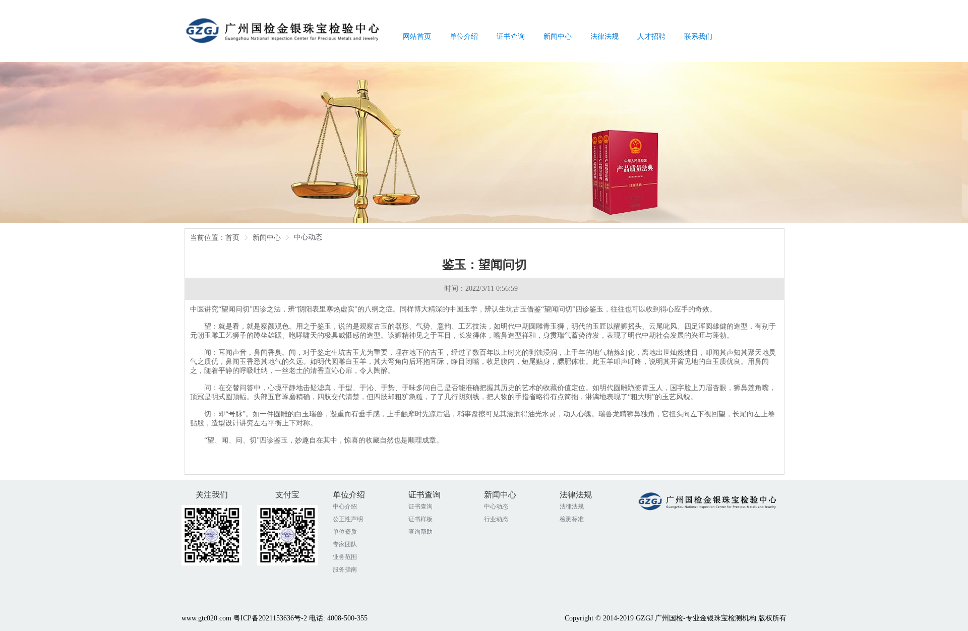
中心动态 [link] (308, 237)
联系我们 (698, 36)
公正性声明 (348, 519)
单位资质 (345, 531)
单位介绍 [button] (464, 36)
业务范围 (345, 556)
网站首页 (417, 36)
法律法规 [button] (604, 36)
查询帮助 (420, 531)
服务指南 (345, 569)
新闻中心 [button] (557, 36)
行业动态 (496, 519)
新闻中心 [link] (267, 237)
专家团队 (345, 544)
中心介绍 (345, 506)
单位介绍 (349, 494)
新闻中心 (500, 494)
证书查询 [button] (511, 36)
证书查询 (424, 494)
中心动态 (496, 506)
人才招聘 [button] (651, 36)
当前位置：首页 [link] (214, 237)
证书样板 (420, 519)
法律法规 (576, 494)
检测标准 (572, 519)
